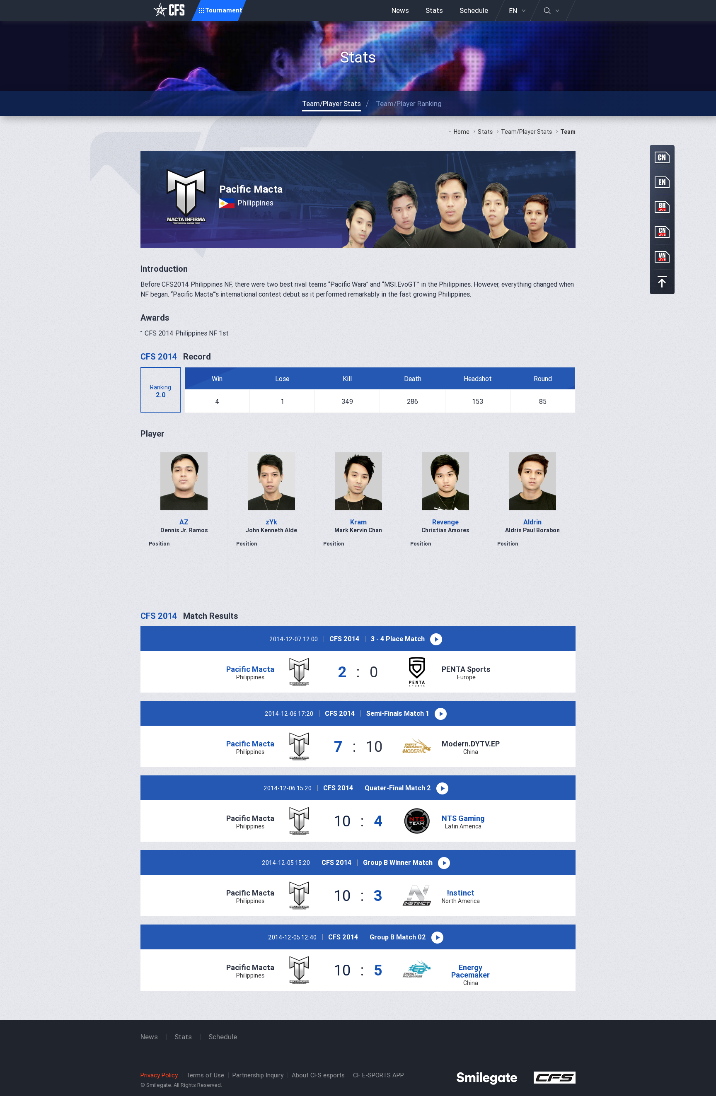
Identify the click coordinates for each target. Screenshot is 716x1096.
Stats (434, 10)
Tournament (223, 10)
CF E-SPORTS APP (378, 1075)
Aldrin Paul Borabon (532, 530)
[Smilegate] (487, 1078)
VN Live (662, 256)
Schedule (474, 10)
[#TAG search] (551, 10)
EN (513, 10)
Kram (358, 522)
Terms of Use (205, 1075)
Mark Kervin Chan (358, 530)
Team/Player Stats (526, 131)
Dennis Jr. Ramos (184, 530)
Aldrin (532, 522)
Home (461, 131)
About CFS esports (318, 1075)
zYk (271, 522)
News (400, 10)
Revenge (445, 522)
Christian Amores (445, 530)
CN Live (662, 232)
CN (662, 157)
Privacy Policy (159, 1075)
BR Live (662, 207)
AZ (184, 522)
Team (568, 131)
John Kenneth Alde (271, 530)
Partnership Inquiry (257, 1075)
